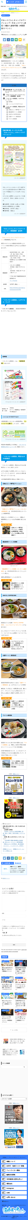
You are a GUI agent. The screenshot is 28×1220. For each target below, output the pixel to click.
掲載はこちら (16, 774)
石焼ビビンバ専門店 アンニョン (17, 109)
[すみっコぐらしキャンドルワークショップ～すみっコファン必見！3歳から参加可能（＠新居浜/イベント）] (12, 39)
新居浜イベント (6, 878)
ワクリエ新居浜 (13, 118)
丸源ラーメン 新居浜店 (15, 116)
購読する (6, 1201)
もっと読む (15, 1030)
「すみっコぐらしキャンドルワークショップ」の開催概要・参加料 (15, 95)
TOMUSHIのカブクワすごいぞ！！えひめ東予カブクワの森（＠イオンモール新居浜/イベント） (20, 1004)
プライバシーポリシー (13, 1157)
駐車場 (10, 101)
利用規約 (4, 1157)
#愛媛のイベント (7, 849)
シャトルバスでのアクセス (16, 104)
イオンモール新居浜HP (19, 178)
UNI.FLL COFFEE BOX (15, 114)
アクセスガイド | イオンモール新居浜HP (15, 402)
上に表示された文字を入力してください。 (12, 935)
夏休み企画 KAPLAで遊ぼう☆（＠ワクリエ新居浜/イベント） (7, 969)
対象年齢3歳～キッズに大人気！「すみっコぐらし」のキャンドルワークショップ (15, 91)
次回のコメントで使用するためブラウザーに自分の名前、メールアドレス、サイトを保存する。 (13, 928)
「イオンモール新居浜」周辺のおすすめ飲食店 (15, 107)
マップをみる (13, 280)
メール (3, 919)
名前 (3, 913)
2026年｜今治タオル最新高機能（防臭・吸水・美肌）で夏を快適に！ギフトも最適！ (14, 833)
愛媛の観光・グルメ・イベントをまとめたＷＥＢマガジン (14, 1205)
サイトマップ (22, 1157)
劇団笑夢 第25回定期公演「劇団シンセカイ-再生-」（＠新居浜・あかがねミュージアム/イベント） (20, 971)
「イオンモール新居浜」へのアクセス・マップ (14, 99)
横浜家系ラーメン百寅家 (15, 112)
